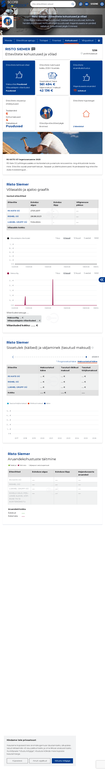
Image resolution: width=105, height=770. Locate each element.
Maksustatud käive (87, 361)
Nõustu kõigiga (62, 761)
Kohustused (71, 40)
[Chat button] (81, 4)
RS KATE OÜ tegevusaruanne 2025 (23, 159)
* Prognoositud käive (66, 361)
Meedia (8, 40)
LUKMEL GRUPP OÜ (17, 222)
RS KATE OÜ (14, 210)
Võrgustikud (87, 40)
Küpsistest (17, 761)
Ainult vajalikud (40, 761)
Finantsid (56, 40)
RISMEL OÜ (13, 216)
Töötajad (44, 40)
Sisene (94, 4)
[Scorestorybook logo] (14, 4)
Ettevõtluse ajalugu (25, 40)
